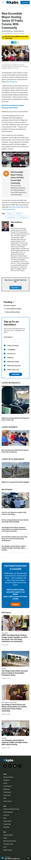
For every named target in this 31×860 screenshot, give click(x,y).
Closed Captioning (8, 812)
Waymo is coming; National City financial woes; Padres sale (15, 419)
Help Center (6, 827)
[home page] (12, 2)
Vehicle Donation (7, 850)
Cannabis (18, 213)
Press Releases (7, 792)
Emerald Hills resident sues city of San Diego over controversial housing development (14, 538)
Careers (5, 783)
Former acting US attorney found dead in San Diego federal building (15, 521)
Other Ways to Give (8, 844)
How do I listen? (7, 821)
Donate (15, 604)
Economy (4, 668)
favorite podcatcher (8, 209)
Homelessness (11, 217)
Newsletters (6, 780)
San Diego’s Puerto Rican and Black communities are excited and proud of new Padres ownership (14, 529)
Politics (9, 213)
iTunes (13, 207)
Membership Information (9, 841)
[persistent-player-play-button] (2, 857)
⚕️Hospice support (9, 305)
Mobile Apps (6, 789)
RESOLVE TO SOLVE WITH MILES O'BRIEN (15, 482)
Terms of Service (7, 801)
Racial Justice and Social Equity (9, 702)
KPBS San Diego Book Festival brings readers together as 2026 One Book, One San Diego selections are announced (15, 638)
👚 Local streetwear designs (12, 309)
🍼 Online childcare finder (11, 312)
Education (4, 738)
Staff (4, 798)
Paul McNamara (11, 82)
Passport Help (7, 824)
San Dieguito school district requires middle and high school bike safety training (14, 548)
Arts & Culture (5, 633)
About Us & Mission (8, 777)
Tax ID (4, 847)
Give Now (25, 2)
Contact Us (6, 815)
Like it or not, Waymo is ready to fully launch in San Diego (14, 513)
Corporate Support (8, 835)
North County (23, 217)
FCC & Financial (7, 786)
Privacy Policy (6, 795)
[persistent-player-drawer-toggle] (29, 858)
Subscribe (15, 374)
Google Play (19, 207)
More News (6, 613)
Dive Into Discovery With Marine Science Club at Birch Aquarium (15, 451)
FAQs (4, 818)
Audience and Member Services (11, 809)
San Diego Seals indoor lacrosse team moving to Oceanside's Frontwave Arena (15, 673)
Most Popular (7, 489)
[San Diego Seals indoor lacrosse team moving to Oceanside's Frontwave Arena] (15, 659)
